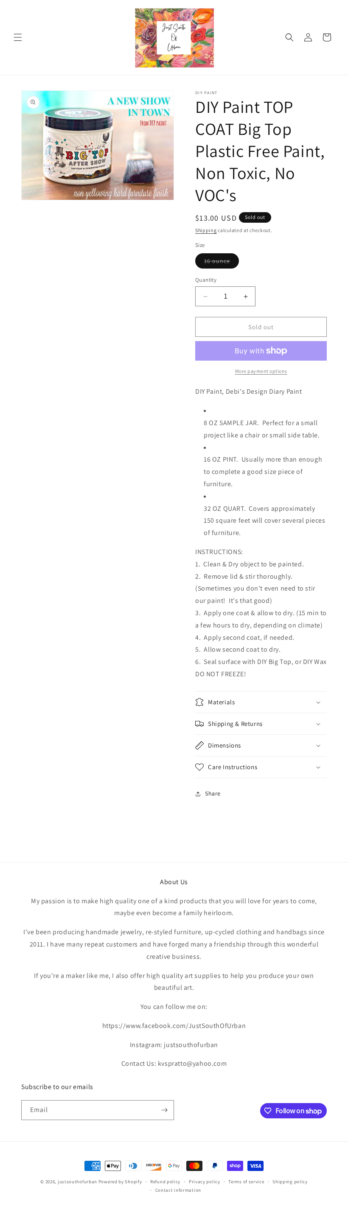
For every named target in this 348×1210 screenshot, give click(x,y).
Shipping (206, 230)
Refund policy (165, 1182)
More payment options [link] (261, 371)
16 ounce (221, 263)
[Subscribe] (164, 1110)
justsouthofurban (77, 1182)
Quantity (205, 279)
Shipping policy (290, 1182)
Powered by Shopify (120, 1182)
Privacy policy (204, 1182)
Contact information (178, 1190)
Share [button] (213, 793)
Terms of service (246, 1182)
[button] (17, 37)
